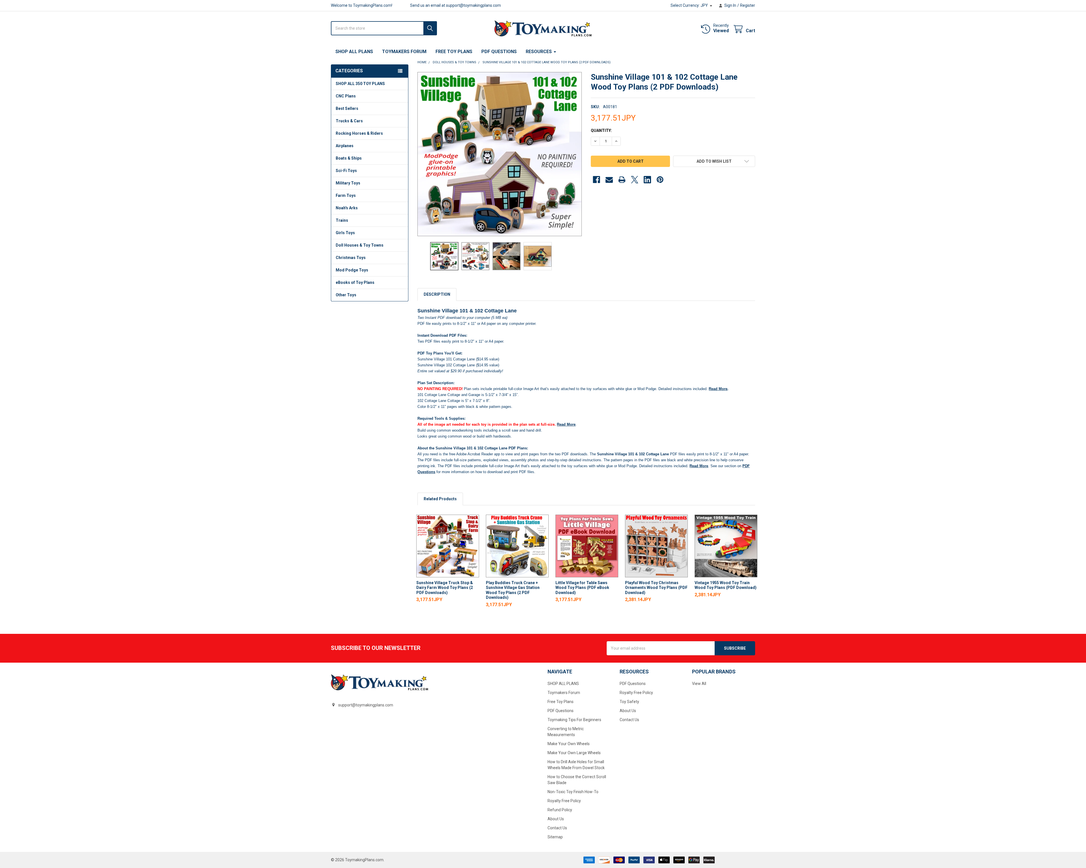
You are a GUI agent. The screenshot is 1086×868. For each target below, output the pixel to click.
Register (747, 5)
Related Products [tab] (440, 499)
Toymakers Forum (404, 51)
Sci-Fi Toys (346, 170)
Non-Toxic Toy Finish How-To (573, 791)
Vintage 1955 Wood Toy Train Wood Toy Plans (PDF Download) (726, 585)
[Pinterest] (660, 179)
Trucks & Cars (349, 121)
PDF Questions (499, 51)
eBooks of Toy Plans (355, 282)
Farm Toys (346, 195)
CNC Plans (346, 96)
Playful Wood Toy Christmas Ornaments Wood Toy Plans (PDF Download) (656, 587)
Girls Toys (345, 232)
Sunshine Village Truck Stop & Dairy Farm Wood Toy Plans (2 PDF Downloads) (444, 587)
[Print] (622, 179)
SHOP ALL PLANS (354, 51)
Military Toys (348, 183)
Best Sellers (347, 108)
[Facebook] (596, 179)
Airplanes (345, 145)
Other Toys (346, 295)
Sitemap (555, 837)
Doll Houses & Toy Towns (359, 245)
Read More (718, 389)
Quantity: (601, 130)
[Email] (609, 179)
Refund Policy (560, 810)
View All (699, 683)
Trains (342, 220)
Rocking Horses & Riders (359, 133)
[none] (499, 154)
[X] (634, 179)
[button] (714, 161)
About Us (556, 819)
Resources (539, 51)
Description (437, 294)
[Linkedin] (647, 179)
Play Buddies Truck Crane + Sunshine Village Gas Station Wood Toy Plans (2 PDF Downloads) (513, 590)
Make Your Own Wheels (569, 743)
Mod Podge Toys (352, 270)
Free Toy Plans (454, 51)
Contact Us (557, 828)
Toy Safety (629, 701)
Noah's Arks (347, 208)
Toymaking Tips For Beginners (574, 719)
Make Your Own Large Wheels (574, 752)
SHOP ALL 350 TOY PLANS (360, 83)
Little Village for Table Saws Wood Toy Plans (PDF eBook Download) (582, 587)
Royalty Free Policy (564, 801)
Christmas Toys (351, 257)
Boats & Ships (349, 158)
